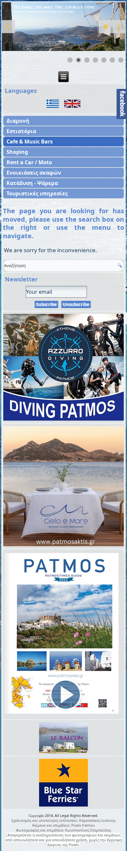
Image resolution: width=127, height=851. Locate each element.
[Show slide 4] (95, 60)
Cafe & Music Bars (30, 141)
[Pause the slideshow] (105, 26)
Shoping (17, 151)
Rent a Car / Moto (29, 162)
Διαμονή (18, 120)
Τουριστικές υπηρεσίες (37, 193)
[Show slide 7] (120, 60)
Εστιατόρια (21, 131)
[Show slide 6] (112, 60)
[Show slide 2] (78, 60)
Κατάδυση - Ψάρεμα (32, 183)
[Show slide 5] (103, 60)
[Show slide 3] (87, 60)
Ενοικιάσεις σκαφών (34, 172)
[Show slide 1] (70, 60)
